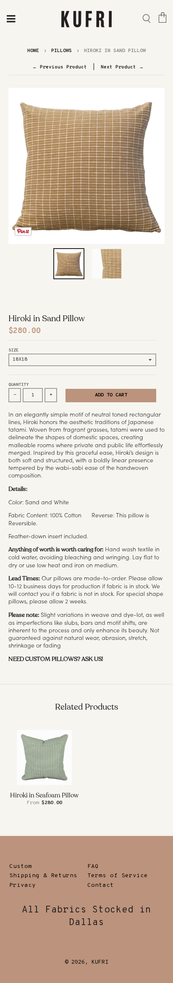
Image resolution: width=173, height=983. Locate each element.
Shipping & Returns (43, 875)
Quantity (18, 385)
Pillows (61, 50)
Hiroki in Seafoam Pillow (44, 795)
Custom (20, 866)
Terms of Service (117, 875)
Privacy (22, 885)
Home (33, 50)
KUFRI (100, 962)
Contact (100, 885)
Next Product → (122, 67)
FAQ (93, 866)
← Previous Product (59, 67)
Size (13, 350)
